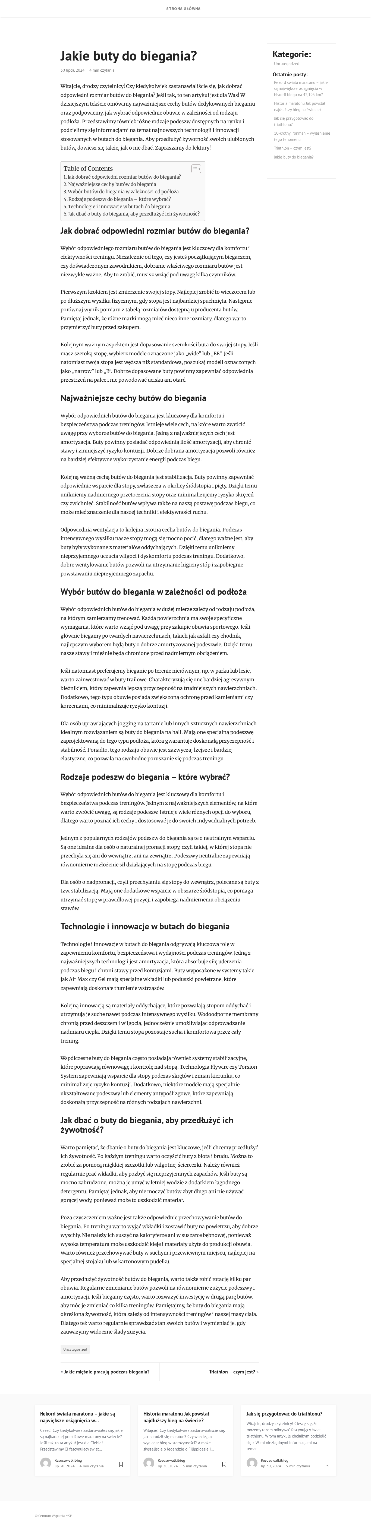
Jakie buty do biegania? (294, 157)
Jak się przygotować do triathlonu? (284, 1413)
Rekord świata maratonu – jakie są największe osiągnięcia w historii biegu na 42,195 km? (301, 88)
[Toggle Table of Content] (193, 168)
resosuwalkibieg (68, 1460)
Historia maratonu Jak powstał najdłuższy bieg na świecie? (176, 1417)
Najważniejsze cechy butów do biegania (112, 184)
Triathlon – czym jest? (232, 1372)
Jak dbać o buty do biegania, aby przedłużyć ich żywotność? (134, 214)
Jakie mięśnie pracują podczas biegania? (106, 1372)
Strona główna (183, 8)
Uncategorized (75, 1349)
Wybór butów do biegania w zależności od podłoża (123, 192)
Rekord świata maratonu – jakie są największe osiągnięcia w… (77, 1417)
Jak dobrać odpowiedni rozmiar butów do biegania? (124, 177)
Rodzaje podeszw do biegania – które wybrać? (119, 199)
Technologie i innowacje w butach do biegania (119, 207)
